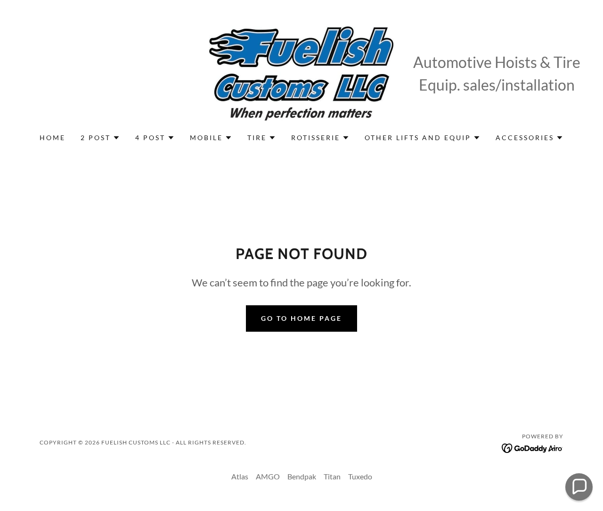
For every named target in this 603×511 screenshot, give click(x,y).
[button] (100, 137)
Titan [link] (332, 476)
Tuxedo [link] (360, 476)
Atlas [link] (239, 476)
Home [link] (52, 138)
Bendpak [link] (301, 476)
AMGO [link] (268, 476)
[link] (301, 72)
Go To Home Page (301, 318)
